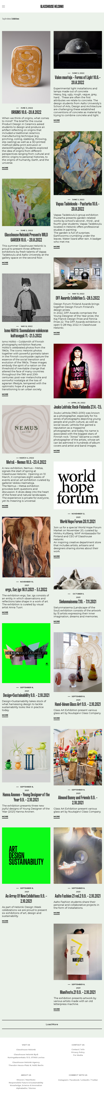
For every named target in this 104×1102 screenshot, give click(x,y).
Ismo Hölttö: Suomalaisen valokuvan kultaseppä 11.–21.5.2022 (26, 333)
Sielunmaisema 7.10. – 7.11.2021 (77, 601)
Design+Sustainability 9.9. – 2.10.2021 (26, 695)
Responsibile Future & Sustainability (26, 1083)
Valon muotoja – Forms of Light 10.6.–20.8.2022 (78, 79)
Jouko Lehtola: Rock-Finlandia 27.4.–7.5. (78, 407)
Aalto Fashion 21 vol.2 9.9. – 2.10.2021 (78, 896)
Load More (52, 1024)
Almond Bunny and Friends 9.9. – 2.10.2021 (78, 800)
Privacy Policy (78, 1052)
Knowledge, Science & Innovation (26, 1085)
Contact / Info (78, 1049)
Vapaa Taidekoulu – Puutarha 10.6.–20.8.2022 (78, 206)
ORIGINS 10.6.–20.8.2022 (26, 112)
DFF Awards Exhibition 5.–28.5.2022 (78, 298)
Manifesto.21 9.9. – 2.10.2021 (78, 992)
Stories (32, 1088)
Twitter (94, 1080)
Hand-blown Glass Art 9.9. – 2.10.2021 (78, 704)
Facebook (74, 1080)
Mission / (21, 1080)
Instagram (63, 1080)
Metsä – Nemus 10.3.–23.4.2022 (26, 462)
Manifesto (30, 1080)
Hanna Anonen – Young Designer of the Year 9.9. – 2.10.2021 (26, 797)
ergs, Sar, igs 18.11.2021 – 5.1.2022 (26, 589)
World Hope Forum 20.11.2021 (77, 521)
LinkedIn (85, 1080)
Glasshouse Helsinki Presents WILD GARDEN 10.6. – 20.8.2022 (26, 237)
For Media (78, 1055)
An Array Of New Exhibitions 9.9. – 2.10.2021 (26, 898)
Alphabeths (21, 1088)
